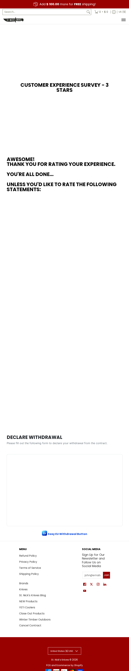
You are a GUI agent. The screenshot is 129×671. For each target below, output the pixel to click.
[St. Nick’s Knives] (13, 20)
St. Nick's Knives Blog (32, 595)
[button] (84, 584)
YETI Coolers (27, 607)
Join (106, 575)
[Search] (88, 12)
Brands (23, 583)
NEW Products (28, 601)
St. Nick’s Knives (60, 659)
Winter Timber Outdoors (35, 619)
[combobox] (44, 12)
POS (48, 665)
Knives (23, 589)
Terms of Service (30, 568)
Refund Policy (28, 556)
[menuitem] (101, 12)
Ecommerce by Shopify (69, 665)
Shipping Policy (29, 574)
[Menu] (123, 20)
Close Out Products (32, 613)
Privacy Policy (28, 562)
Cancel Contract (30, 625)
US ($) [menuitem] (122, 11)
